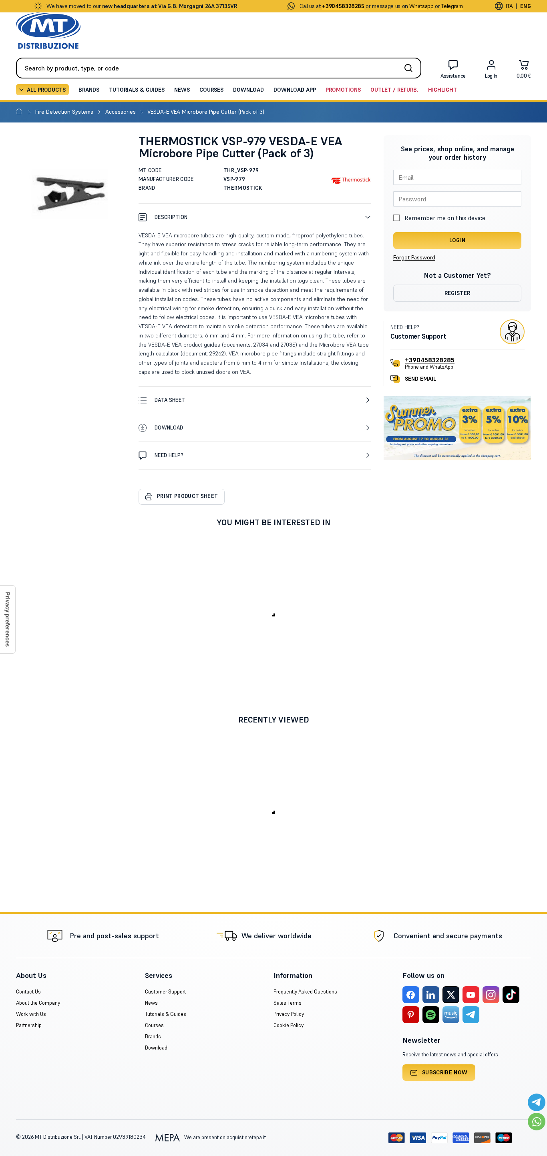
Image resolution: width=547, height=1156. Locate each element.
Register (457, 293)
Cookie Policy (289, 1025)
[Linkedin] (430, 994)
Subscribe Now (445, 1072)
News (182, 89)
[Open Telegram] (536, 1102)
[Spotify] (430, 1014)
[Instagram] (491, 994)
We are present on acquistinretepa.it (224, 1137)
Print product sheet (187, 496)
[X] (450, 994)
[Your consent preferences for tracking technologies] (7, 619)
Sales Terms (288, 1002)
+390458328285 (429, 360)
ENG (525, 6)
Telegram (452, 6)
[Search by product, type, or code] (410, 68)
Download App (295, 89)
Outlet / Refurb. (394, 89)
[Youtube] (471, 994)
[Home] (20, 111)
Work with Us (31, 1014)
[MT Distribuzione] (48, 30)
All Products (46, 89)
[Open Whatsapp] (536, 1121)
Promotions (343, 89)
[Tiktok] (511, 994)
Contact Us (28, 991)
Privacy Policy (289, 1014)
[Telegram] (471, 1014)
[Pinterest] (410, 1014)
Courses (211, 89)
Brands (88, 89)
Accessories (121, 111)
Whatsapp (421, 6)
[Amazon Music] (450, 1014)
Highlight (442, 89)
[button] (255, 217)
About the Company (38, 1002)
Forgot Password (414, 257)
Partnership (29, 1025)
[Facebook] (410, 994)
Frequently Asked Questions (305, 991)
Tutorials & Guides (137, 89)
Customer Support (165, 991)
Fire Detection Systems (65, 111)
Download (248, 89)
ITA (509, 6)
